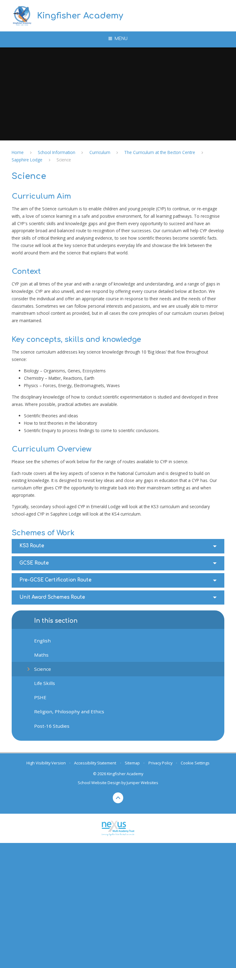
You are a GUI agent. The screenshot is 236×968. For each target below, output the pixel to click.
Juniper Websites (142, 782)
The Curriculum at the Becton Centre (159, 152)
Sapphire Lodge (27, 160)
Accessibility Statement (95, 763)
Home (18, 152)
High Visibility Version (46, 763)
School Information (56, 152)
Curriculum (99, 152)
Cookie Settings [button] (195, 763)
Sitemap (132, 763)
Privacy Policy (160, 763)
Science (64, 160)
